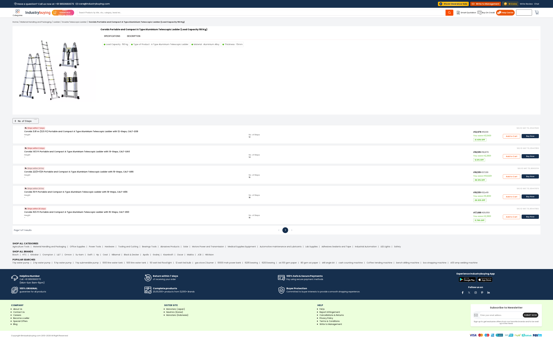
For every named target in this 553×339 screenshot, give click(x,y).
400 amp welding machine (464, 262)
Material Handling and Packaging (35, 22)
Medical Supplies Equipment (242, 246)
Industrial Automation (366, 246)
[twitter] (469, 294)
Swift (90, 254)
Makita (190, 254)
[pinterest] (482, 294)
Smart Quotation (468, 12)
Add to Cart (511, 136)
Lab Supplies (311, 246)
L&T (59, 254)
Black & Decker (131, 254)
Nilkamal (116, 254)
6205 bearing (251, 262)
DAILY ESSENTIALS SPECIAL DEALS (65, 12)
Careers (17, 315)
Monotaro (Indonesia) (177, 315)
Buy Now (530, 136)
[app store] (484, 280)
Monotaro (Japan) (175, 309)
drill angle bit (328, 262)
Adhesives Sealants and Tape (336, 246)
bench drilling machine (407, 262)
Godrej (156, 254)
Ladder (56, 22)
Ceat (105, 254)
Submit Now (530, 315)
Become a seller (21, 318)
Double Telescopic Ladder (74, 22)
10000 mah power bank (229, 262)
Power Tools (95, 246)
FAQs (322, 309)
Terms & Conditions (330, 321)
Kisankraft (168, 254)
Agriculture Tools (21, 246)
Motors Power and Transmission (208, 246)
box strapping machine (434, 262)
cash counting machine (351, 262)
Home (15, 22)
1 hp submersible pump (87, 262)
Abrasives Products (169, 246)
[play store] (467, 280)
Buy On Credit (488, 12)
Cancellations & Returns (332, 315)
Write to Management (331, 324)
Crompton (47, 254)
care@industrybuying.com (94, 4)
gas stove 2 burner (204, 262)
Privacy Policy (326, 318)
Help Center (508, 12)
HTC (24, 254)
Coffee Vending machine (379, 262)
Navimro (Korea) (174, 312)
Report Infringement (330, 312)
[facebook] (462, 294)
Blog (15, 324)
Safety (397, 246)
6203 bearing (268, 262)
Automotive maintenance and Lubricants (281, 246)
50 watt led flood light (161, 262)
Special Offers (20, 321)
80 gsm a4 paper (309, 262)
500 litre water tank (136, 262)
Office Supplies (77, 246)
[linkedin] (488, 294)
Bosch (16, 254)
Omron (68, 254)
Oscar (180, 254)
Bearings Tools (149, 246)
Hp (97, 254)
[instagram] (475, 294)
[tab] (112, 36)
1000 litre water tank (113, 262)
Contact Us (19, 312)
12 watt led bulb (183, 262)
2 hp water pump (41, 262)
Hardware (109, 246)
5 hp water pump (63, 262)
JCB (199, 254)
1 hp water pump (21, 262)
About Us (17, 309)
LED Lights (385, 246)
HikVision (209, 254)
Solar (186, 246)
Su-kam (80, 254)
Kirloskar (35, 254)
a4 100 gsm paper (288, 262)
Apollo (146, 254)
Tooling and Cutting (128, 246)
